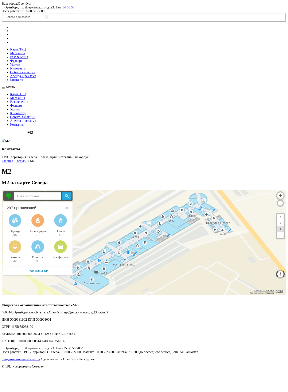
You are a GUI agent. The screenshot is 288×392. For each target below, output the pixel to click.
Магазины (17, 53)
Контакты (17, 80)
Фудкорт (16, 61)
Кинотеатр (18, 68)
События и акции (22, 72)
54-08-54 (68, 7)
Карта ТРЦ (18, 49)
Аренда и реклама (23, 76)
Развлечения (19, 57)
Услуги (15, 64)
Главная (7, 161)
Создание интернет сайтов (21, 359)
